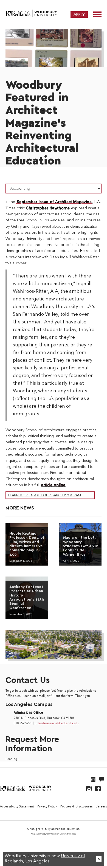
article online (53, 485)
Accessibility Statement (17, 806)
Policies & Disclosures (76, 806)
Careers (101, 806)
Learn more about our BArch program (44, 495)
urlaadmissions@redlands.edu (57, 723)
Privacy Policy (47, 806)
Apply (79, 14)
